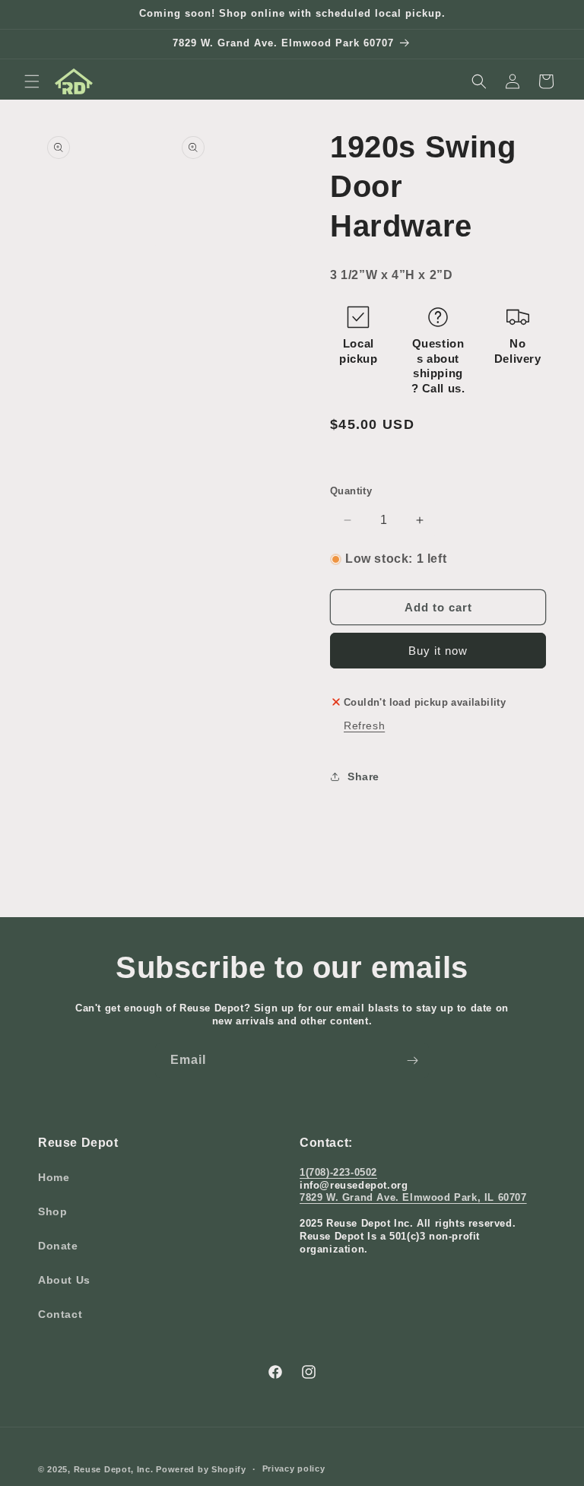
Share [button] (363, 776)
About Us (64, 1280)
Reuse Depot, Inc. (114, 1469)
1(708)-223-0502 (338, 1172)
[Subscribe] (412, 1060)
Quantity (351, 491)
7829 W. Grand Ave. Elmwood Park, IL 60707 (413, 1197)
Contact (60, 1314)
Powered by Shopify (201, 1469)
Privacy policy (293, 1468)
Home (53, 1177)
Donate (58, 1246)
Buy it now (438, 650)
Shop (52, 1211)
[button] (32, 81)
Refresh (364, 725)
